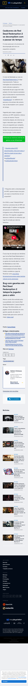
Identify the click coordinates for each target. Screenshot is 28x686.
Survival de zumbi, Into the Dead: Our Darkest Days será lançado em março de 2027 (19, 459)
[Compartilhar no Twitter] (10, 55)
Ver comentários (15, 399)
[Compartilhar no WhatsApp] (8, 55)
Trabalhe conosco (8, 568)
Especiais (5, 585)
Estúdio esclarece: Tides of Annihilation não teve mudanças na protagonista (19, 486)
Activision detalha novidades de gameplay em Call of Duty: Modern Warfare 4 (19, 525)
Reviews (5, 581)
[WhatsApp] (10, 355)
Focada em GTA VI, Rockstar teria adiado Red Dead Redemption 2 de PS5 (15, 337)
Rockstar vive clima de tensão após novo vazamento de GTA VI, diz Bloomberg (19, 472)
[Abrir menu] (4, 3)
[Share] (13, 355)
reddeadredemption (11, 161)
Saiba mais (10, 317)
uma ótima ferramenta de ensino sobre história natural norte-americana (14, 276)
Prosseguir (5, 681)
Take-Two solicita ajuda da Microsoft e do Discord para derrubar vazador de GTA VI (19, 511)
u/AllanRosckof (10, 158)
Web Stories (6, 587)
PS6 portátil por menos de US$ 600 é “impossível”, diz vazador (19, 418)
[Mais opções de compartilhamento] (13, 55)
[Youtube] (20, 596)
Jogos (4, 589)
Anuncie (5, 562)
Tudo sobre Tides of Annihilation (12, 7)
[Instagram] (7, 596)
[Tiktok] (10, 596)
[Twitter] (7, 355)
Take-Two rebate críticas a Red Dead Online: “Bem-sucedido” (14, 341)
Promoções (6, 579)
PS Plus (5, 577)
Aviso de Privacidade (22, 677)
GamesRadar (11, 327)
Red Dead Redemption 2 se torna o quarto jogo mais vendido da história (14, 344)
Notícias (10, 23)
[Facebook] (4, 355)
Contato (5, 566)
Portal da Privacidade (12, 678)
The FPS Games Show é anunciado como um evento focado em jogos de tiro (19, 445)
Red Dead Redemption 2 (10, 80)
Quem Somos (6, 564)
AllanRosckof (7, 100)
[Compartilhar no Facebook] (5, 55)
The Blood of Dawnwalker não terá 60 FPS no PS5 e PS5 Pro (19, 498)
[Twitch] (13, 596)
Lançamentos (6, 583)
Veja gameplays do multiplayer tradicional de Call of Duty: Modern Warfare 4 (19, 538)
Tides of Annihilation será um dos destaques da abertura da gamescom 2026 (19, 431)
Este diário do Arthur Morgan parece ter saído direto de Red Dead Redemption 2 (15, 334)
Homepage (5, 23)
